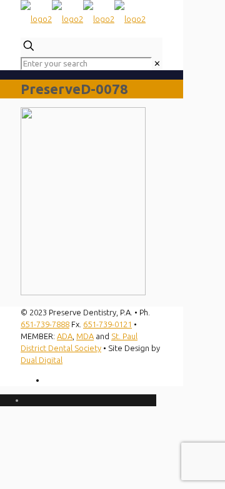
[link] (157, 63)
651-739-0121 (107, 324)
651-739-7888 (45, 324)
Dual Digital (41, 359)
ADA (64, 336)
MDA (85, 336)
